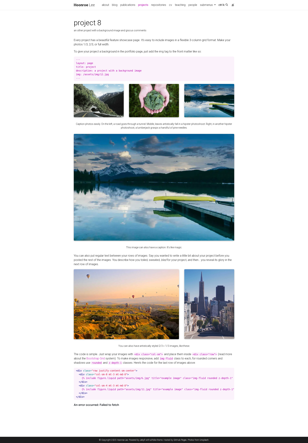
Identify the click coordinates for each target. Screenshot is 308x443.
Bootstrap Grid (95, 358)
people (192, 5)
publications (127, 5)
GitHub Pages (180, 440)
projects (144, 5)
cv (170, 5)
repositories (158, 5)
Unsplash (204, 440)
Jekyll (142, 440)
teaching (180, 5)
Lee (84, 5)
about (105, 5)
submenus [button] (207, 5)
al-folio (153, 440)
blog (114, 5)
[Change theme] (232, 3)
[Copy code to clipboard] (231, 59)
